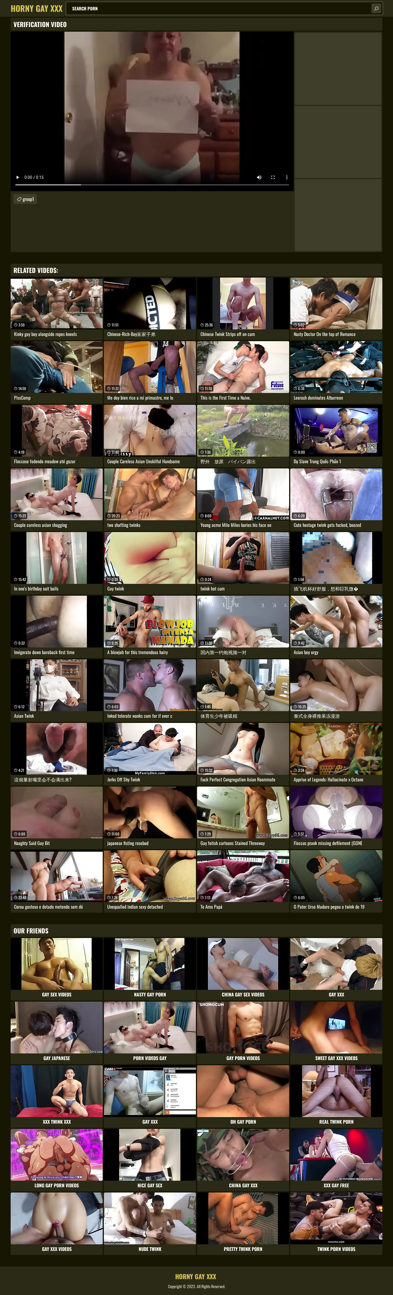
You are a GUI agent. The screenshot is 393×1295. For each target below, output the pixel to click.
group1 (28, 198)
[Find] (376, 8)
